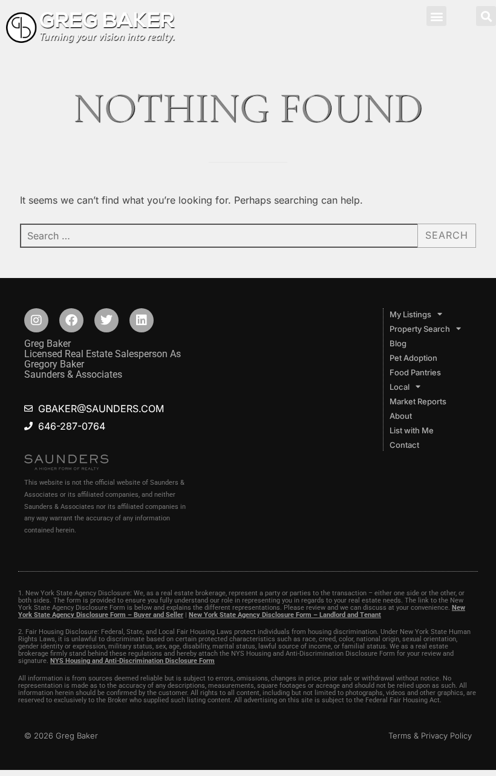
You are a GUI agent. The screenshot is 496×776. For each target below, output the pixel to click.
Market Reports (418, 401)
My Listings (410, 314)
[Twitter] (106, 320)
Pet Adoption (413, 358)
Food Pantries (415, 372)
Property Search (420, 329)
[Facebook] (71, 320)
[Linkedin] (141, 320)
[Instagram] (36, 320)
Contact (404, 445)
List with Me (412, 430)
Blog (398, 343)
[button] (436, 16)
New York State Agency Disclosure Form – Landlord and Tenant (285, 615)
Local (400, 387)
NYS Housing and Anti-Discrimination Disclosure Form (132, 661)
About (401, 416)
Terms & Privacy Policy (430, 735)
